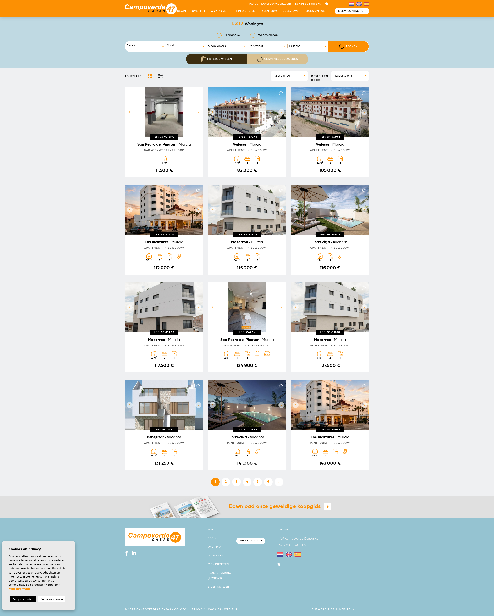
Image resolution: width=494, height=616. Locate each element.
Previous (129, 112)
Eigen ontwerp (317, 11)
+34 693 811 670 (308, 3)
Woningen (215, 555)
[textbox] (146, 45)
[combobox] (145, 46)
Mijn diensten (244, 11)
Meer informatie (19, 589)
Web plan (232, 609)
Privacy (198, 609)
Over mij (198, 11)
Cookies (214, 609)
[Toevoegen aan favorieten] (197, 92)
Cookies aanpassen (52, 599)
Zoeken (352, 46)
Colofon (181, 609)
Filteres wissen (219, 59)
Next (199, 112)
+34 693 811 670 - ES (291, 545)
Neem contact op (352, 11)
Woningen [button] (218, 11)
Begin (181, 11)
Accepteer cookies (23, 599)
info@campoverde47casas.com (269, 3)
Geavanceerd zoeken (281, 59)
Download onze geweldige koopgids (275, 506)
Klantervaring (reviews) (280, 11)
